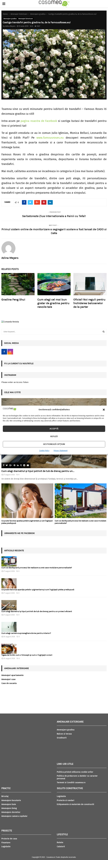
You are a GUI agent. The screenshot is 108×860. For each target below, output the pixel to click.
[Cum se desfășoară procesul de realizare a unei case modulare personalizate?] (81, 500)
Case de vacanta (9, 683)
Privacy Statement (61, 451)
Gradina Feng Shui (13, 299)
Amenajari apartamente (12, 675)
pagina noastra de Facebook (39, 121)
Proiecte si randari (65, 800)
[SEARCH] (104, 332)
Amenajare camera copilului (14, 816)
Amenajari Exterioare (25, 19)
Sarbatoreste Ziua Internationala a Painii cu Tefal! (54, 216)
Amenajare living (9, 808)
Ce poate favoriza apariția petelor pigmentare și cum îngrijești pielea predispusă (37, 589)
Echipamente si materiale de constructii (75, 804)
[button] (103, 409)
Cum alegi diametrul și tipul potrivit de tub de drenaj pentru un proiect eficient (36, 611)
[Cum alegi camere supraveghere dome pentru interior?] (9, 627)
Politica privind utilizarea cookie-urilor (75, 772)
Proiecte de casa (9, 838)
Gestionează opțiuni (54, 444)
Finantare (5, 842)
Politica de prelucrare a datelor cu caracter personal (77, 777)
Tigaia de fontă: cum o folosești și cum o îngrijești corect (26, 655)
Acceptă (54, 428)
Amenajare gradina (10, 19)
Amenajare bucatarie (11, 800)
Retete (60, 842)
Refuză (54, 436)
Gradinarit (62, 738)
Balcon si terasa (64, 734)
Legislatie (5, 846)
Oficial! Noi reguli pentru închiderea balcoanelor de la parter (89, 303)
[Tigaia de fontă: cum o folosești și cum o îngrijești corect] (9, 649)
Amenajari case (8, 679)
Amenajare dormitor (10, 812)
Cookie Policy (44, 451)
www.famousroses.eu (50, 137)
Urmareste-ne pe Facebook (19, 533)
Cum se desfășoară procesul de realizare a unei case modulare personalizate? (36, 567)
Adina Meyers (10, 26)
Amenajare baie (8, 804)
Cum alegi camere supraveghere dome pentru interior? (26, 633)
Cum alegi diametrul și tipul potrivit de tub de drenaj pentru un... (37, 471)
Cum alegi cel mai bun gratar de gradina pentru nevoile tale (53, 303)
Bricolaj (4, 796)
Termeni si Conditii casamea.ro (71, 782)
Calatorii (61, 846)
